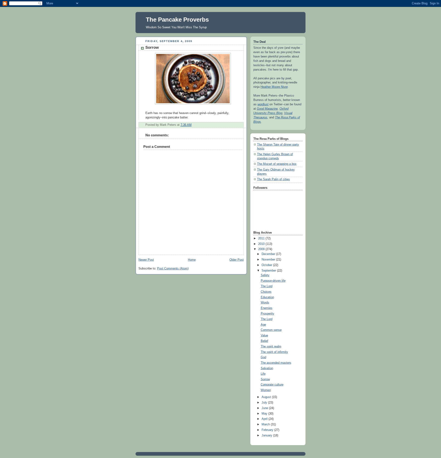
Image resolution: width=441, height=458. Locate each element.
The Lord (266, 286)
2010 (262, 244)
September (269, 270)
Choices (266, 291)
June (265, 408)
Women (266, 390)
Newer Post (146, 259)
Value (264, 335)
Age (263, 324)
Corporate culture (272, 384)
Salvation (267, 368)
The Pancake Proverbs (177, 19)
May (265, 413)
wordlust (263, 104)
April (265, 419)
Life (263, 373)
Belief (264, 341)
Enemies (266, 308)
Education (267, 297)
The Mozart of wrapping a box (277, 164)
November (269, 259)
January (267, 435)
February (268, 430)
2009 (262, 249)
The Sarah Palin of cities (273, 179)
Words (265, 302)
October (267, 265)
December (269, 254)
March (266, 424)
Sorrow (265, 379)
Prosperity (267, 313)
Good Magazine (267, 108)
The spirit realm (271, 346)
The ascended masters (276, 362)
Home (192, 259)
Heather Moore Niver (274, 87)
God (263, 357)
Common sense (271, 330)
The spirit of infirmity (274, 352)
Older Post (236, 259)
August (267, 397)
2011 (262, 238)
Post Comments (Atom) (173, 268)
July (265, 402)
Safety (265, 275)
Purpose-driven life (273, 280)
